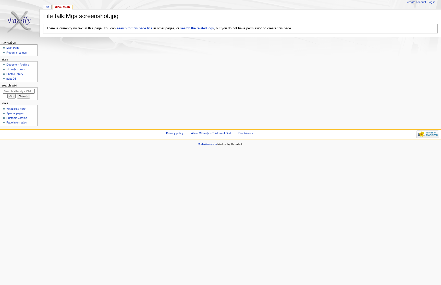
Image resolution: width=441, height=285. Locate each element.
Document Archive (17, 64)
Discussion (62, 6)
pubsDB (11, 78)
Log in (432, 2)
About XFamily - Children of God (211, 133)
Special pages (15, 113)
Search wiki (9, 85)
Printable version (16, 117)
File (47, 6)
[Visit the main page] (20, 20)
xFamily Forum (15, 69)
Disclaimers (245, 133)
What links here (16, 108)
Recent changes (16, 52)
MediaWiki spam (207, 144)
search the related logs (197, 28)
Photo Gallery (14, 74)
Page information (16, 122)
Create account (416, 2)
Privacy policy (174, 133)
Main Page (12, 47)
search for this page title (134, 28)
